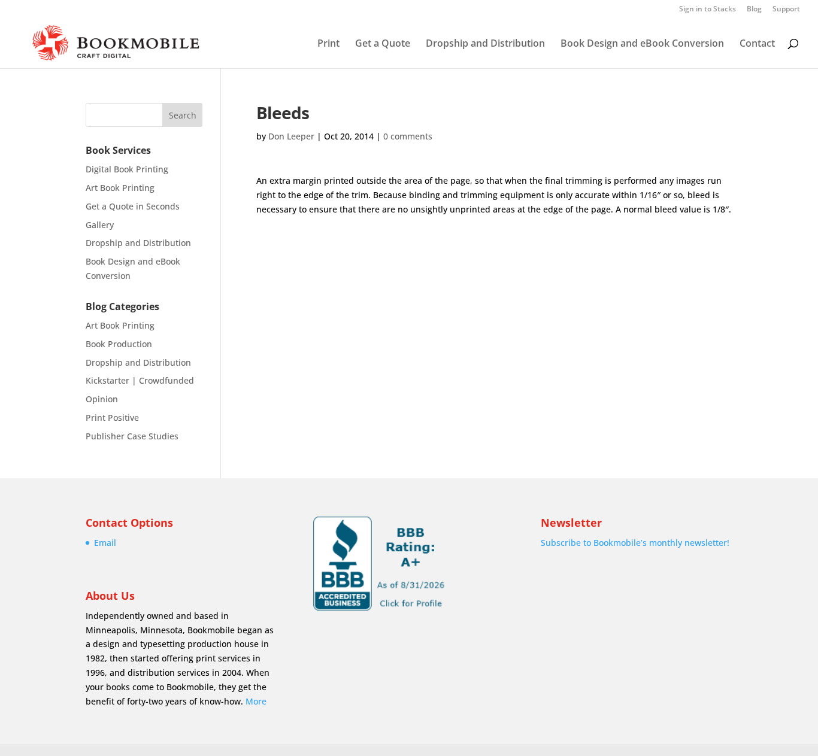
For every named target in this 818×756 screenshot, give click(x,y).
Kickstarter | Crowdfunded (140, 380)
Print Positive (112, 417)
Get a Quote (382, 44)
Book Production (119, 344)
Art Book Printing (120, 187)
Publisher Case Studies (132, 436)
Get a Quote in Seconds (133, 206)
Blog (754, 9)
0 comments (407, 136)
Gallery (100, 224)
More (256, 701)
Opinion (102, 399)
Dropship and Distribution (485, 44)
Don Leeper (291, 136)
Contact (757, 44)
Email (105, 542)
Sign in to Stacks (707, 9)
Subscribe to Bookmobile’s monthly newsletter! (635, 542)
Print (328, 44)
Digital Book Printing (127, 169)
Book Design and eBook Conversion (642, 44)
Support (786, 9)
